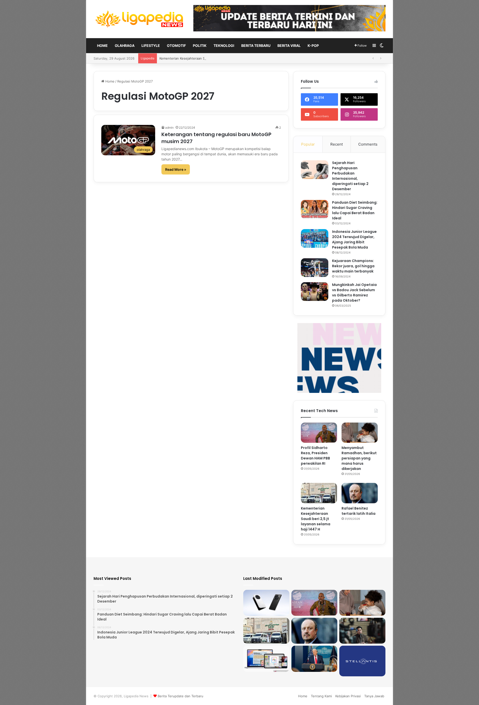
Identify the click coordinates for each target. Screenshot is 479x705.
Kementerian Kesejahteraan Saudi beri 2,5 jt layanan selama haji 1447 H (315, 519)
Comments (367, 144)
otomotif (176, 45)
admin (169, 127)
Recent (336, 144)
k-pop (313, 45)
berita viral (289, 45)
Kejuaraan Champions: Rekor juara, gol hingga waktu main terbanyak (353, 266)
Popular (308, 144)
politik (200, 45)
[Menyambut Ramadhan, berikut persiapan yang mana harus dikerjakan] (360, 433)
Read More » (175, 169)
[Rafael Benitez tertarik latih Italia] (360, 493)
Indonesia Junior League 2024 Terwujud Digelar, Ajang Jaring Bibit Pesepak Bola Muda (354, 239)
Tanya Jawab (374, 696)
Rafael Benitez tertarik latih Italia (358, 511)
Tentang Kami (321, 696)
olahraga (124, 45)
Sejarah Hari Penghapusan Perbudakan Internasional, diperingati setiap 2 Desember (350, 175)
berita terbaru (255, 45)
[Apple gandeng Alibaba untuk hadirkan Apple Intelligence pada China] (266, 659)
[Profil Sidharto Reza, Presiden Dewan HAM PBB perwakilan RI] (319, 433)
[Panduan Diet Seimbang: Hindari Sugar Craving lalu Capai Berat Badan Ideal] (314, 209)
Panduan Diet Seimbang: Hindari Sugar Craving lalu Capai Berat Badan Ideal (354, 210)
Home (102, 45)
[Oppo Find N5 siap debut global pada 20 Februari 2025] (266, 603)
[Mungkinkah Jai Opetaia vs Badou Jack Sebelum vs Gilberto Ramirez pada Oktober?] (314, 291)
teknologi (224, 45)
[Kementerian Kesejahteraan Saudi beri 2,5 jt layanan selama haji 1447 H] (319, 493)
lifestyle (150, 45)
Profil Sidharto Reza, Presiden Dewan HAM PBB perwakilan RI (315, 455)
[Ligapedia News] (140, 19)
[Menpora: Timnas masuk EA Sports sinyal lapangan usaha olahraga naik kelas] (362, 631)
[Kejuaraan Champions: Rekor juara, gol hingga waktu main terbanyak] (314, 267)
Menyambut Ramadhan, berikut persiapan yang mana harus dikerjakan (359, 458)
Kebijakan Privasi (348, 696)
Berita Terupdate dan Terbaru (180, 696)
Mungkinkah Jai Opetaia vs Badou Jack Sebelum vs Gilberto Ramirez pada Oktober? (354, 292)
